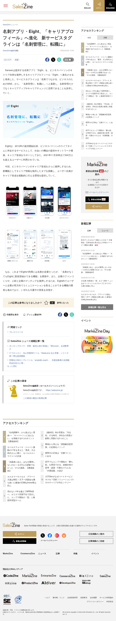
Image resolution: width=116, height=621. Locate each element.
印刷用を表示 (13, 314)
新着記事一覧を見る (97, 307)
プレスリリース (16, 331)
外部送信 (109, 601)
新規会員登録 (98, 199)
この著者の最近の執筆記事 (35, 398)
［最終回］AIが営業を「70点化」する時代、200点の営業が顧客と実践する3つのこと (58, 435)
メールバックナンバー (99, 192)
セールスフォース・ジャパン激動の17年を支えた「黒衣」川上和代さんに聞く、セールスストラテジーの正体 (21, 451)
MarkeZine (8, 553)
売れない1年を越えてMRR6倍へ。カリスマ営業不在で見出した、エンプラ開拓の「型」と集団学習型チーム (21, 496)
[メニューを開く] (5, 5)
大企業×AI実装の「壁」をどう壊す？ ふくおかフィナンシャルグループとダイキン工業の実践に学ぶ (97, 283)
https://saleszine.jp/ (54, 390)
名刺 (16, 59)
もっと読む (12, 366)
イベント (95, 553)
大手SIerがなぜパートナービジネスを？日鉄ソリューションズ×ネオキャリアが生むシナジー (59, 479)
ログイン (98, 206)
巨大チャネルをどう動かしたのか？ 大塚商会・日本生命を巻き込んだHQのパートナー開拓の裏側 (96, 242)
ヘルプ (47, 597)
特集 (76, 553)
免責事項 (83, 597)
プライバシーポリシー (95, 601)
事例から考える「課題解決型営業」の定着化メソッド (59, 445)
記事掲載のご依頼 (96, 540)
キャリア (7, 59)
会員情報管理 (72, 597)
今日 (89, 37)
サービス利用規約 (106, 597)
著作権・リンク (59, 597)
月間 (105, 37)
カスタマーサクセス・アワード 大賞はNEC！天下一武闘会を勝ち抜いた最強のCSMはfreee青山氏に (21, 481)
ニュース (105, 230)
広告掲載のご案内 (96, 533)
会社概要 (93, 597)
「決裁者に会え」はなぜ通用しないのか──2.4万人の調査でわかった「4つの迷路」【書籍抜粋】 (21, 466)
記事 (89, 230)
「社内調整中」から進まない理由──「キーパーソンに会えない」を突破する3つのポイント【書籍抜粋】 (21, 437)
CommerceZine (28, 553)
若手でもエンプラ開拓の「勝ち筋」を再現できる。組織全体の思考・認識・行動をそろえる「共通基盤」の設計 (59, 466)
